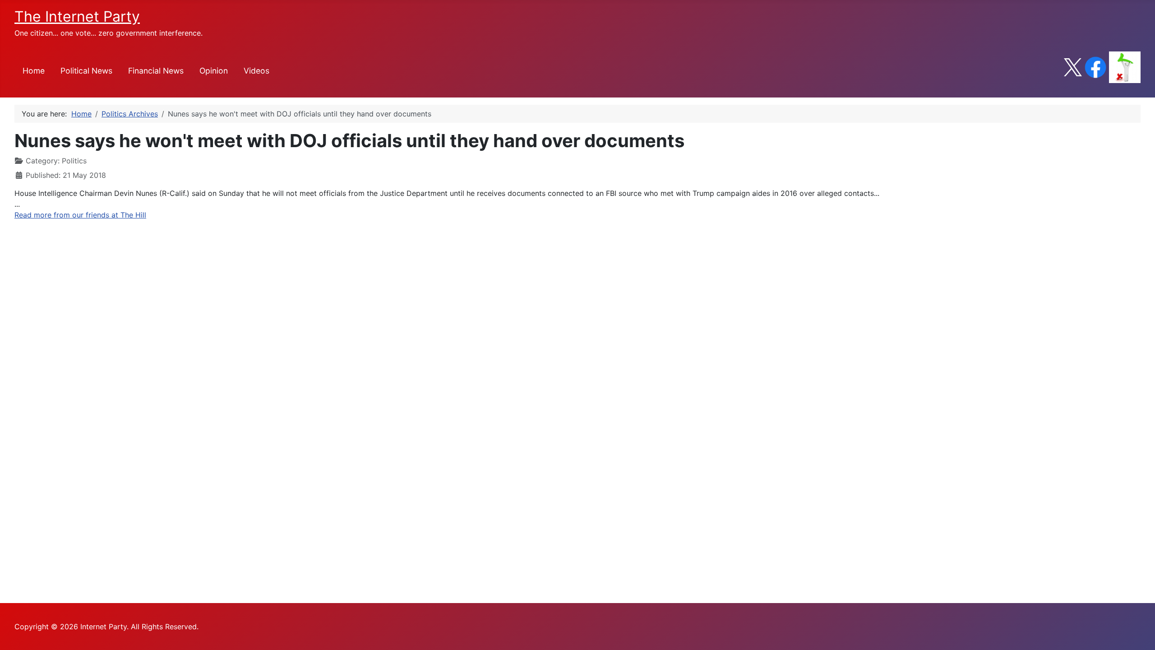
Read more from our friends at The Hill (80, 214)
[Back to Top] (1139, 633)
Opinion (213, 70)
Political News (86, 70)
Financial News (156, 70)
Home (34, 70)
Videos (256, 70)
